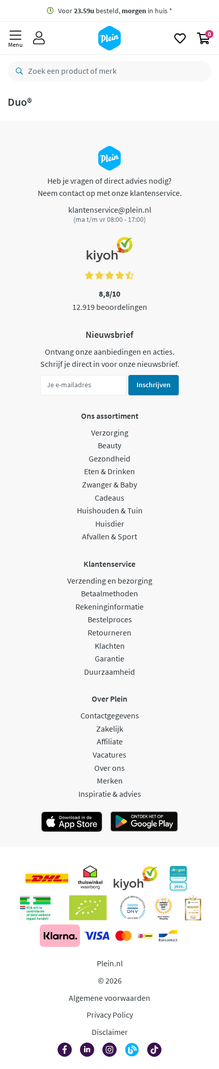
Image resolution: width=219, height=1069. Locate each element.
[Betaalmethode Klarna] (60, 935)
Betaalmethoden (109, 593)
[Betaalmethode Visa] (97, 936)
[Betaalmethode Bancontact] (168, 935)
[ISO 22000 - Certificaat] (133, 907)
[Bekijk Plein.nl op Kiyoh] (135, 878)
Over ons (109, 768)
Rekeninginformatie (109, 606)
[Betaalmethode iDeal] (145, 935)
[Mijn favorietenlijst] (180, 38)
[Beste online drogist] (163, 907)
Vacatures (109, 754)
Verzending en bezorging (109, 580)
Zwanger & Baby (109, 484)
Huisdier (109, 523)
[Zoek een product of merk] (17, 71)
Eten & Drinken (109, 471)
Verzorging (109, 432)
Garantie (109, 658)
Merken (110, 780)
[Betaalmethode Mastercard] (123, 935)
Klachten (110, 646)
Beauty (109, 445)
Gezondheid (109, 458)
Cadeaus (109, 498)
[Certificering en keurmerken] (88, 907)
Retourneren (109, 632)
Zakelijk (109, 729)
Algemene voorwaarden (109, 998)
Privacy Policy (110, 1014)
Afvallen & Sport (109, 536)
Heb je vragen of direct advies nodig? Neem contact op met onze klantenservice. (110, 187)
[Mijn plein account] (39, 38)
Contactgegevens (109, 715)
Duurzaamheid (109, 672)
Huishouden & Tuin (110, 510)
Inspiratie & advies (109, 794)
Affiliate (110, 741)
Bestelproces (110, 619)
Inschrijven (153, 384)
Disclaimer (110, 1032)
